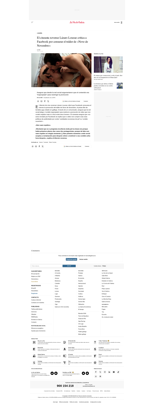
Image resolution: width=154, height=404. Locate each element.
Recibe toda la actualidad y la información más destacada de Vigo (80, 363)
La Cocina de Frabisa (108, 283)
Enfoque (104, 294)
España (80, 281)
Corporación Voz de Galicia (49, 390)
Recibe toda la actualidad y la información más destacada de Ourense (110, 363)
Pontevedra (58, 299)
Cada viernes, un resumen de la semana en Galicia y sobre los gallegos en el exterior (49, 356)
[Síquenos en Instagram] (105, 372)
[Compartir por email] (41, 101)
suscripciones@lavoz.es (89, 386)
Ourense (57, 296)
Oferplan (33, 314)
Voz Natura (89, 390)
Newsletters (34, 290)
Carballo (57, 283)
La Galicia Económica (84, 307)
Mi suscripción (35, 273)
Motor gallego (82, 334)
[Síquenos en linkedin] (109, 372)
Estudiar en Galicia (107, 281)
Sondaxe (78, 390)
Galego (104, 266)
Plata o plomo (106, 288)
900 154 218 (65, 385)
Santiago (57, 301)
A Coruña (57, 273)
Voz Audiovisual (67, 390)
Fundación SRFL (59, 390)
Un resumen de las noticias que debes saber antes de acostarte (78, 342)
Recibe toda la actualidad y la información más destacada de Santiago (49, 363)
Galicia (80, 275)
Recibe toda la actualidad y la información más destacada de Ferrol (110, 356)
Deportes (80, 288)
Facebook (46, 142)
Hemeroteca (34, 279)
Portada (80, 273)
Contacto (33, 322)
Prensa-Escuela (95, 390)
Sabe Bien (105, 275)
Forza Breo (81, 329)
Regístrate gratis (71, 259)
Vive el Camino (106, 296)
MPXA (101, 390)
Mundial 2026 (82, 313)
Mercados (104, 306)
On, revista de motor (107, 317)
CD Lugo (80, 324)
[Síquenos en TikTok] (118, 372)
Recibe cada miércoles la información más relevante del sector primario (79, 349)
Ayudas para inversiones (38, 331)
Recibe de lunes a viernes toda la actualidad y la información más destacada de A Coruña (80, 356)
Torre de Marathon (83, 316)
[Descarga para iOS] (52, 373)
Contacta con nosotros (37, 302)
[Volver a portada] (77, 22)
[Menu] (32, 22)
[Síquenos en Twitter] (100, 372)
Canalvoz (83, 390)
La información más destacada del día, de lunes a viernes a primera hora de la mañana (49, 342)
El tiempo (81, 309)
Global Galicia (106, 278)
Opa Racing (81, 321)
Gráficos (80, 296)
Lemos (57, 291)
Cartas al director (36, 300)
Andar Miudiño (82, 326)
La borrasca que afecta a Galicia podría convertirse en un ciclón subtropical (103, 86)
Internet (41, 142)
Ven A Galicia (105, 291)
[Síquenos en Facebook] (96, 372)
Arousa (57, 278)
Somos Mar (81, 301)
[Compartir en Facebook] (44, 101)
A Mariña (57, 275)
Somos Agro (81, 299)
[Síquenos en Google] (100, 376)
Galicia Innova (106, 301)
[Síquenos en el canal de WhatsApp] (96, 376)
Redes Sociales (52, 142)
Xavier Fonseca (97, 89)
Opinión (80, 286)
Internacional (82, 283)
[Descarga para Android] (56, 373)
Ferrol (56, 288)
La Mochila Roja (106, 299)
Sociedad (81, 291)
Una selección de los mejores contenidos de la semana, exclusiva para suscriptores (109, 342)
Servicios (34, 311)
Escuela (104, 314)
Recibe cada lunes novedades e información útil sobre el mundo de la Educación (49, 349)
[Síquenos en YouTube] (114, 372)
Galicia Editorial (107, 390)
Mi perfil (33, 288)
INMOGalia (34, 317)
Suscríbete (34, 281)
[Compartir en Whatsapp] (38, 101)
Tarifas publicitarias (36, 309)
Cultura (80, 294)
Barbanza (57, 281)
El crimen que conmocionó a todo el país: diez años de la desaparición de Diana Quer (108, 76)
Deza (56, 286)
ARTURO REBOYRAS (98, 79)
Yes (103, 312)
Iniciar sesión (83, 259)
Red (103, 286)
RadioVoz (73, 390)
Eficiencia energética (37, 328)
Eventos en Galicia (36, 319)
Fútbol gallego (82, 331)
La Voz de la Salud (107, 273)
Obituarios (81, 304)
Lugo (56, 294)
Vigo (56, 304)
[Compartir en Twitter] (48, 101)
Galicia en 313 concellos (62, 307)
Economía (81, 278)
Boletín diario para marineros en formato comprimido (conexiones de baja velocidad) (109, 349)
